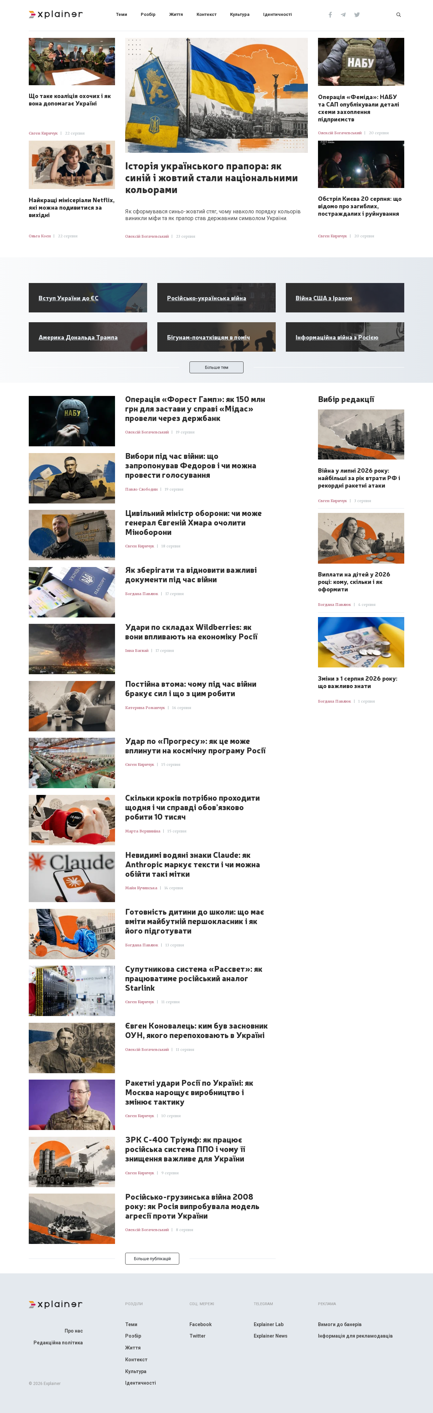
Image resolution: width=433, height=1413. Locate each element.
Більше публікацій (152, 1258)
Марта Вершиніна (142, 831)
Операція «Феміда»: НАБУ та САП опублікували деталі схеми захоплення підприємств (358, 107)
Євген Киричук (43, 133)
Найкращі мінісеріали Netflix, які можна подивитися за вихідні (72, 206)
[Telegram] (343, 14)
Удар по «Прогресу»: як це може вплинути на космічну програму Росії (195, 745)
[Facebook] (330, 14)
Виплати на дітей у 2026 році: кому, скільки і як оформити (354, 581)
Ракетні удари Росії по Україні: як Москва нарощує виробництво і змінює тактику (189, 1092)
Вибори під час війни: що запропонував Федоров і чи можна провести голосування (190, 465)
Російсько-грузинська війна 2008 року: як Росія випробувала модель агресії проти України (192, 1206)
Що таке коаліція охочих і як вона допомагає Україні (70, 99)
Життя (176, 14)
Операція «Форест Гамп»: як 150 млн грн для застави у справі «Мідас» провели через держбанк (195, 408)
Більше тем (216, 367)
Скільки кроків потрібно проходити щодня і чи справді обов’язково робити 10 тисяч (192, 807)
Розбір (148, 14)
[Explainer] (56, 14)
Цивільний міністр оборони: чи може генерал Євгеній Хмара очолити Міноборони (193, 522)
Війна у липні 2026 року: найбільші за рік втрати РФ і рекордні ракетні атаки (359, 477)
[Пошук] (398, 14)
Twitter (197, 1336)
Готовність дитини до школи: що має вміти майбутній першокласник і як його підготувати (194, 921)
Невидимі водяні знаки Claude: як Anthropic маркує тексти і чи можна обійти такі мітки (192, 864)
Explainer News (271, 1336)
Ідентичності (277, 14)
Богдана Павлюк (141, 593)
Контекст (206, 14)
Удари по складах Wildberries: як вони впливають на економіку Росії (191, 631)
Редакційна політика (58, 1342)
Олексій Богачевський (147, 236)
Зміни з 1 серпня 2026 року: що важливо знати (357, 681)
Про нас (74, 1331)
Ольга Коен (40, 236)
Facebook (200, 1324)
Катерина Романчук (145, 707)
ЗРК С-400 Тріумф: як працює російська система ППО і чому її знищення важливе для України (185, 1148)
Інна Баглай (137, 650)
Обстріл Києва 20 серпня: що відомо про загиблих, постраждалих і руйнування (360, 205)
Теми (121, 14)
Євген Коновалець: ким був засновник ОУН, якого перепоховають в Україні (196, 1030)
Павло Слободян (141, 489)
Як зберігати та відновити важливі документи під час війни (191, 574)
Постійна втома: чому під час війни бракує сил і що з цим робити (190, 688)
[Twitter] (357, 14)
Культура (240, 14)
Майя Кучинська (141, 888)
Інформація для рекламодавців (355, 1336)
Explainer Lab (268, 1324)
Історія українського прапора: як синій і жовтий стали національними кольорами (211, 176)
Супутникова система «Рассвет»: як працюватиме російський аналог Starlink (194, 978)
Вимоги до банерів (340, 1324)
